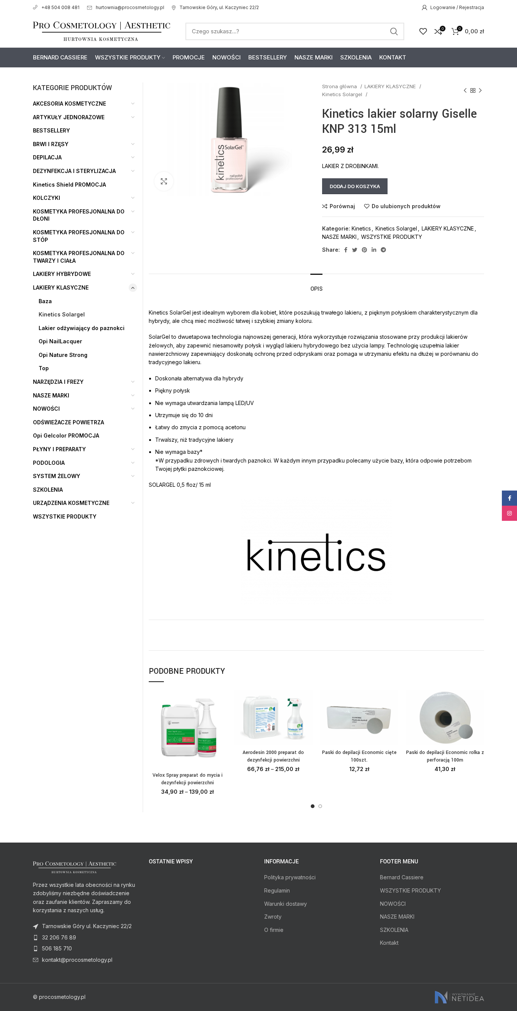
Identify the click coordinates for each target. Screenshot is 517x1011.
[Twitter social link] (355, 250)
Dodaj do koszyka (355, 186)
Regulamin (277, 890)
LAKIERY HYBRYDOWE (62, 274)
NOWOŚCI (46, 408)
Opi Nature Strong (63, 355)
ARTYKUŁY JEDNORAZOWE (68, 117)
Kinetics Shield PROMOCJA (69, 184)
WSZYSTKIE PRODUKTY (391, 237)
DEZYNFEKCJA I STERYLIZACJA (74, 171)
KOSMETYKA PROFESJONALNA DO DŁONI (79, 215)
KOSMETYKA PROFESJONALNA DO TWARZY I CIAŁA (79, 257)
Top (44, 368)
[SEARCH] (394, 31)
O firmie (273, 930)
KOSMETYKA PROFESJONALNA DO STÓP (79, 236)
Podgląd (221, 719)
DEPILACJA (47, 157)
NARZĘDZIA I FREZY (58, 382)
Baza (45, 301)
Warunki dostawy (285, 903)
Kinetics (361, 228)
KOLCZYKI (46, 198)
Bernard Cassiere (402, 877)
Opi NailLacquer (60, 341)
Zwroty (273, 916)
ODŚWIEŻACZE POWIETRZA (68, 422)
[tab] (316, 285)
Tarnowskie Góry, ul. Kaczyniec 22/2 (219, 7)
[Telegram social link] (383, 250)
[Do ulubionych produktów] (221, 736)
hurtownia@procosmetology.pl (130, 7)
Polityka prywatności (290, 877)
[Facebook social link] (346, 250)
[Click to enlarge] (163, 181)
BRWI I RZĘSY (51, 144)
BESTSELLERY (51, 130)
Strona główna (340, 86)
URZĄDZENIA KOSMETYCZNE (71, 503)
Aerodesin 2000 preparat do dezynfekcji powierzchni (273, 756)
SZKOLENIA (48, 489)
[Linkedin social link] (373, 250)
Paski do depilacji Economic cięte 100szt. (359, 756)
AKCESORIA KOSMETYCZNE (69, 103)
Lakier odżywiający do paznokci (82, 328)
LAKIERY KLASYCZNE (390, 86)
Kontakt (389, 942)
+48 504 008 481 (60, 7)
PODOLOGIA (49, 463)
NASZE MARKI (339, 237)
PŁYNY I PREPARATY (59, 449)
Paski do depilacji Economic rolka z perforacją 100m (445, 756)
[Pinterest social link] (364, 250)
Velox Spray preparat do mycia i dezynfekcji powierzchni (188, 779)
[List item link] (85, 937)
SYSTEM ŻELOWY (56, 476)
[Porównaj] (221, 702)
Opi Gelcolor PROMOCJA (66, 435)
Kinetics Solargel (343, 94)
